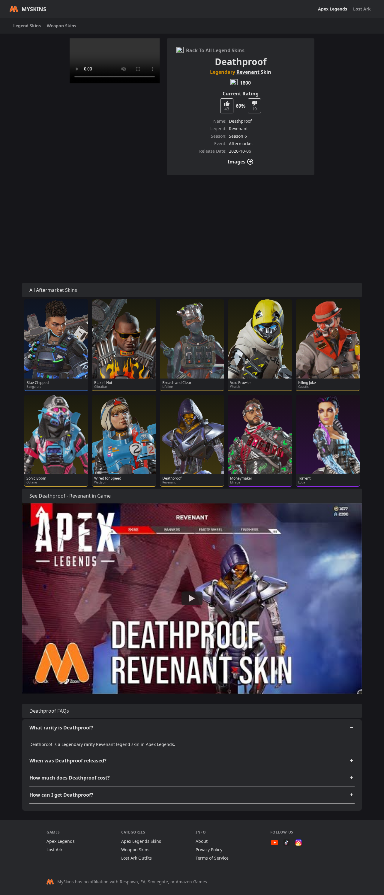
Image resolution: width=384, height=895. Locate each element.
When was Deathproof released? (67, 760)
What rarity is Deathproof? (61, 727)
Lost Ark (362, 9)
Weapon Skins (61, 25)
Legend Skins (27, 25)
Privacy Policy (209, 849)
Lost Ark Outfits (136, 858)
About (202, 841)
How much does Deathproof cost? (69, 777)
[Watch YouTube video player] (192, 598)
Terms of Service (212, 858)
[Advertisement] (192, 222)
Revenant (248, 72)
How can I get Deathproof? (61, 795)
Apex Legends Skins (141, 841)
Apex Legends (332, 9)
